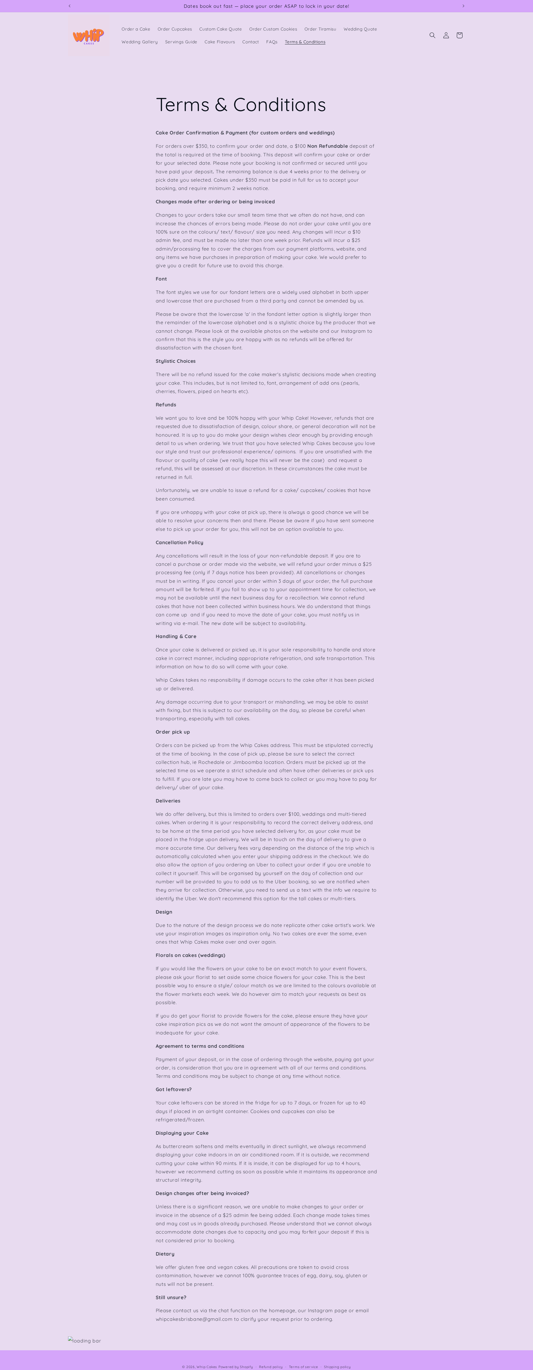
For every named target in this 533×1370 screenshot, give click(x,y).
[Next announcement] (463, 6)
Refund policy (271, 1367)
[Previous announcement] (70, 6)
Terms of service (303, 1367)
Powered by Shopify (235, 1367)
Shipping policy (337, 1367)
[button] (432, 35)
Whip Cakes (207, 1367)
